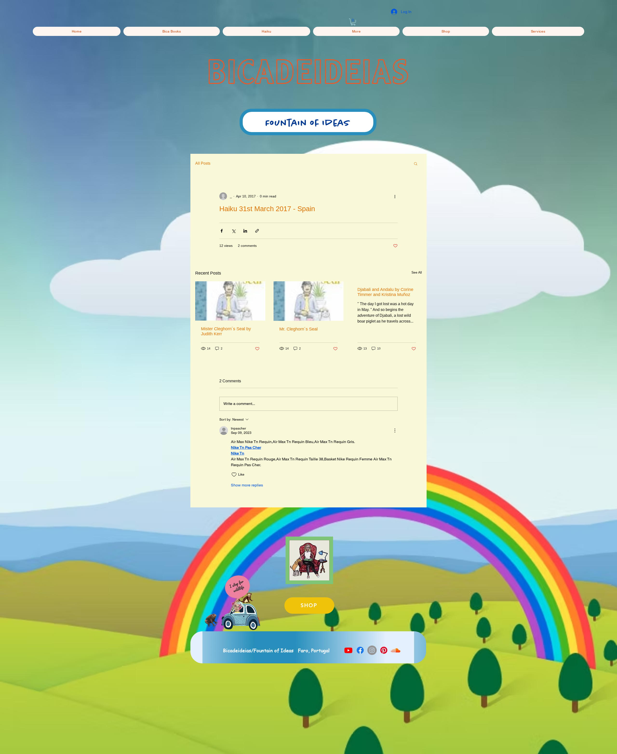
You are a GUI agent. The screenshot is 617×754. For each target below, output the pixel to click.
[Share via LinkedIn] (245, 231)
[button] (353, 22)
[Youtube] (348, 650)
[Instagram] (372, 650)
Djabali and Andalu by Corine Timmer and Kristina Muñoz (385, 292)
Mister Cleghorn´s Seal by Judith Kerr (226, 331)
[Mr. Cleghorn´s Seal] (309, 301)
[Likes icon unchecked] (234, 475)
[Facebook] (360, 650)
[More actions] (395, 196)
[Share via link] (257, 231)
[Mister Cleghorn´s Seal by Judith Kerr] (230, 301)
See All (416, 272)
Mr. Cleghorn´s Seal (298, 329)
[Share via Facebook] (221, 231)
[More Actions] (395, 430)
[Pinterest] (384, 650)
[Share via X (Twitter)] (233, 231)
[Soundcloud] (395, 650)
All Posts (202, 163)
